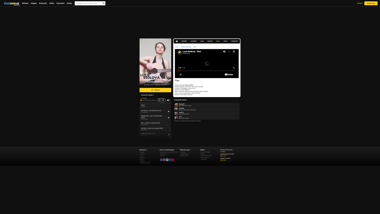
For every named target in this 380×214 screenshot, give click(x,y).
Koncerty (43, 3)
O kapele (194, 41)
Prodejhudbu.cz (184, 154)
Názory (210, 41)
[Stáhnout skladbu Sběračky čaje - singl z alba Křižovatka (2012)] (168, 117)
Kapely (34, 3)
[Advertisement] (190, 21)
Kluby (69, 3)
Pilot (195, 47)
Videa (51, 3)
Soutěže (142, 161)
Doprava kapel (184, 155)
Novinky (184, 41)
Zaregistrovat (371, 3)
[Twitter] (167, 160)
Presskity (182, 152)
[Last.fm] (173, 160)
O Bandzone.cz (205, 157)
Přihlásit (359, 3)
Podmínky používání (206, 155)
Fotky (226, 41)
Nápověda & (205, 152)
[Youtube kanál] (164, 160)
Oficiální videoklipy (186, 47)
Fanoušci (60, 3)
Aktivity (25, 3)
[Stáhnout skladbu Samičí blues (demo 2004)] (168, 134)
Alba (202, 41)
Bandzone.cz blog (145, 163)
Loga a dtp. (204, 159)
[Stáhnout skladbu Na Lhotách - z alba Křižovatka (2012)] (168, 111)
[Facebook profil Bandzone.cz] (161, 160)
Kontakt (203, 154)
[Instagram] (170, 160)
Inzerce (162, 155)
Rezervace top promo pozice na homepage (168, 153)
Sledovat (157, 90)
